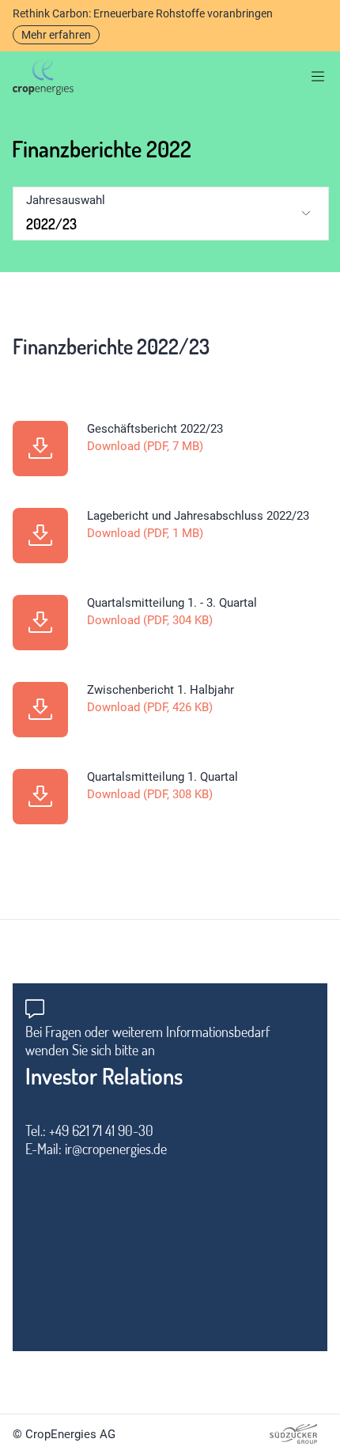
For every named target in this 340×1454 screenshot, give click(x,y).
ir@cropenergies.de (116, 1148)
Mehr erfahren (56, 34)
